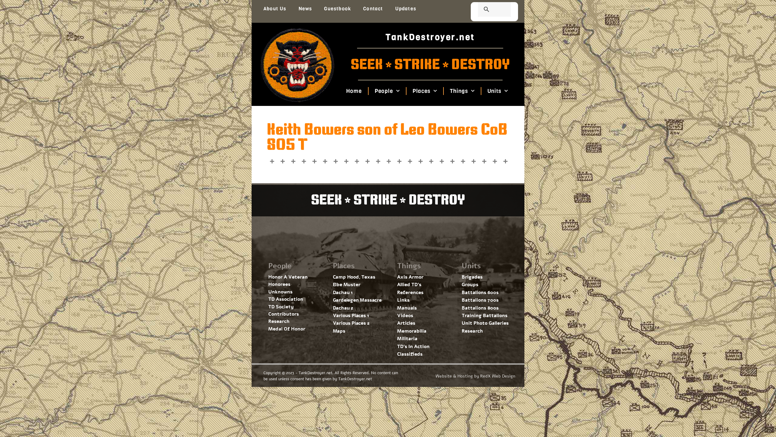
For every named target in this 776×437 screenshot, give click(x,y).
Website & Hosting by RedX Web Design (475, 376)
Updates (405, 8)
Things (459, 91)
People (383, 91)
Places (421, 91)
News (305, 8)
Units (494, 91)
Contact (373, 8)
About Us (274, 8)
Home (354, 91)
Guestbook (337, 8)
